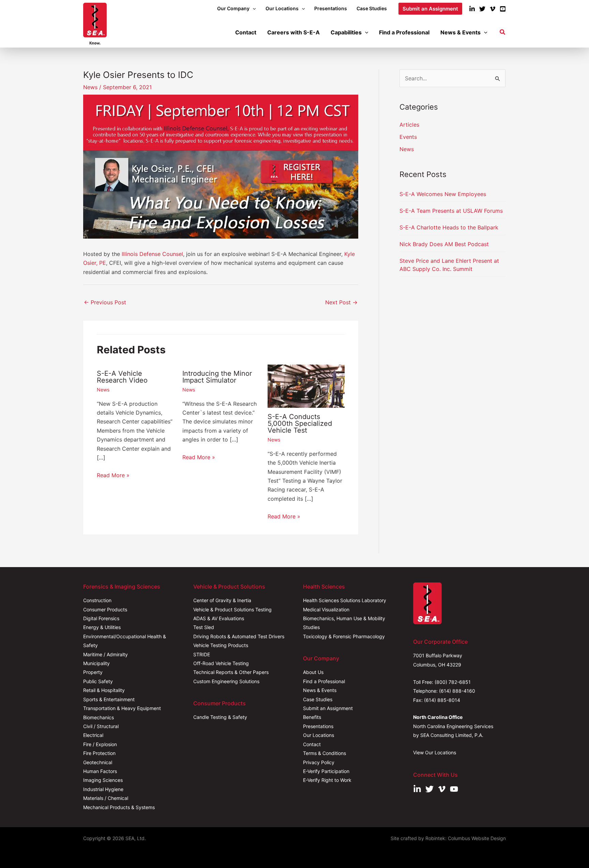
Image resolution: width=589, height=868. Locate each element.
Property (93, 672)
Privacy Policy (318, 762)
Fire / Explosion (100, 744)
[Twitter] (482, 9)
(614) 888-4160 (457, 691)
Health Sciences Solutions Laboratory (344, 600)
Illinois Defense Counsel (152, 254)
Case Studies (317, 699)
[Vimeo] (492, 9)
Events (408, 136)
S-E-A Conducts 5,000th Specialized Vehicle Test (300, 423)
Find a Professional (324, 681)
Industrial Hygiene (103, 789)
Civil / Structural (101, 726)
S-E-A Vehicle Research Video (122, 376)
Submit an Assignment (328, 708)
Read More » (113, 475)
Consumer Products (105, 609)
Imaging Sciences (103, 780)
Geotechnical (97, 762)
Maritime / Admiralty (105, 654)
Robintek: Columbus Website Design (465, 838)
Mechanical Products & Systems (119, 807)
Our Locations (318, 735)
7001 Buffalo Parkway (437, 655)
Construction (97, 600)
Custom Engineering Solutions (226, 681)
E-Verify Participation (326, 771)
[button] (253, 8)
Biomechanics (98, 717)
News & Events (319, 690)
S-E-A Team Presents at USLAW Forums (451, 210)
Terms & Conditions (324, 753)
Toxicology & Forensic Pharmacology (344, 636)
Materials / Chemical (105, 798)
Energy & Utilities (102, 627)
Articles (409, 124)
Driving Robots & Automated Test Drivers (238, 636)
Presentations (318, 726)
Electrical (93, 735)
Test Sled (203, 627)
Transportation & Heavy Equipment (122, 708)
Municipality (96, 663)
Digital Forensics (101, 618)
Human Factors (100, 771)
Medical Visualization (326, 609)
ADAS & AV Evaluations (218, 618)
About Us (313, 672)
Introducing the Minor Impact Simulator (217, 376)
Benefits (312, 717)
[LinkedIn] (472, 9)
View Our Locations (434, 752)
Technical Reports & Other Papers (231, 672)
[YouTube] (503, 9)
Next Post (341, 302)
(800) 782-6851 (453, 682)
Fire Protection (99, 753)
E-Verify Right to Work (327, 780)
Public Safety (98, 681)
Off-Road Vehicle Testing (221, 663)
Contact (312, 744)
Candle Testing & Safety (220, 717)
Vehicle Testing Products (220, 645)
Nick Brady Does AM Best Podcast (444, 244)
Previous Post (105, 302)
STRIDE (201, 654)
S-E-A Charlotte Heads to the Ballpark (448, 227)
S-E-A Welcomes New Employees (442, 194)
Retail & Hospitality (104, 690)
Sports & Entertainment (109, 699)
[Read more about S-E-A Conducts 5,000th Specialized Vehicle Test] (306, 385)
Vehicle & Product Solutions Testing (232, 609)
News (90, 87)
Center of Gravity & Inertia (222, 600)
